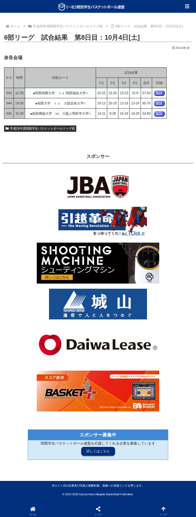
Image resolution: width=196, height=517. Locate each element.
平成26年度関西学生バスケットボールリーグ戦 (42, 128)
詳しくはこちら (98, 451)
